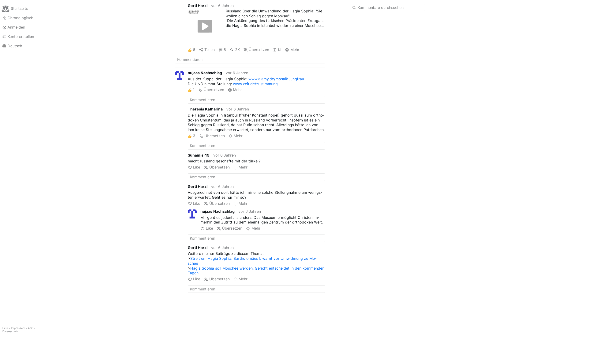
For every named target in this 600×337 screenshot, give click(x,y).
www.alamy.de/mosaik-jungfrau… (277, 79)
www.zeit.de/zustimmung (255, 83)
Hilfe (5, 328)
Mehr (294, 49)
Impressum (18, 328)
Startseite (19, 8)
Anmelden (16, 27)
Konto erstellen (21, 36)
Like (196, 167)
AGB (30, 328)
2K (237, 49)
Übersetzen (259, 49)
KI (279, 49)
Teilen (209, 49)
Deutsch (15, 46)
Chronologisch (20, 17)
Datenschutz (10, 331)
